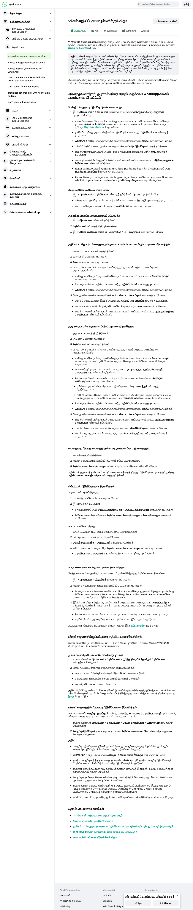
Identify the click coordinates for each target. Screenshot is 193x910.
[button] (186, 4)
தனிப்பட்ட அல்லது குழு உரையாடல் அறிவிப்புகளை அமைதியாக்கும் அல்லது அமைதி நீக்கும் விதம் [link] (123, 826)
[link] (12, 4)
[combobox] (160, 4)
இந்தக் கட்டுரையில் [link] (78, 48)
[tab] (78, 30)
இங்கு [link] (71, 696)
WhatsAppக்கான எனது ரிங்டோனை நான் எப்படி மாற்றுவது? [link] (105, 831)
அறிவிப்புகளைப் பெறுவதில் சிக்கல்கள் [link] (93, 821)
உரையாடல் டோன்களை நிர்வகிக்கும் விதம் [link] (95, 837)
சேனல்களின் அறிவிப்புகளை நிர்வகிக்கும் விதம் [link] (98, 815)
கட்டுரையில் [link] (137, 625)
